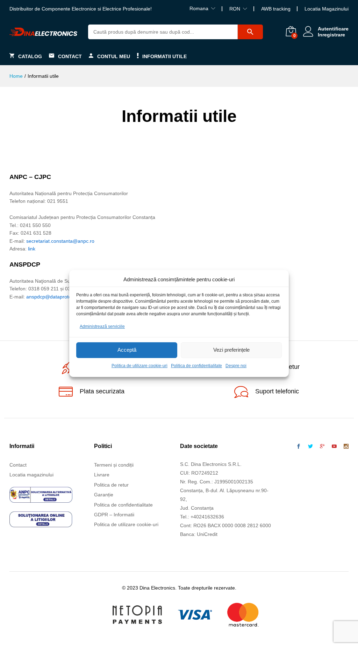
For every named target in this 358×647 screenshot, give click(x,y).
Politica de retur (111, 485)
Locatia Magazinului (327, 9)
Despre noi (235, 365)
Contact (70, 56)
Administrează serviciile (102, 326)
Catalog (30, 56)
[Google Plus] (322, 446)
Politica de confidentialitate (196, 365)
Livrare (101, 474)
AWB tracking (276, 9)
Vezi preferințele (231, 350)
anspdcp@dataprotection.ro (57, 297)
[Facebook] (299, 446)
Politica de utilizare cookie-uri (139, 365)
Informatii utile (164, 56)
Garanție (103, 494)
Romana (198, 8)
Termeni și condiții (114, 465)
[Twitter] (310, 446)
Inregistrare (331, 34)
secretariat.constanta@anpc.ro (60, 241)
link (31, 249)
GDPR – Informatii (114, 514)
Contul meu (113, 56)
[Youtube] (334, 446)
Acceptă (126, 350)
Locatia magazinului (31, 474)
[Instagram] (346, 446)
